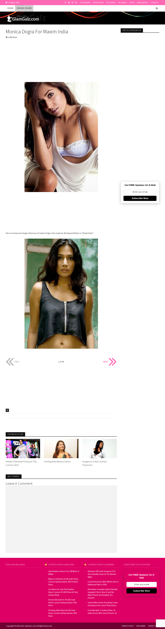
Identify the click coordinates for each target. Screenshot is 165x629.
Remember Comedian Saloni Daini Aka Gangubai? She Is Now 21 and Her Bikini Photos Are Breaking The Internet (103, 593)
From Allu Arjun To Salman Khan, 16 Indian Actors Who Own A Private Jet (102, 611)
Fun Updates (122, 2)
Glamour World (98, 2)
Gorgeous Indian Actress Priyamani (94, 463)
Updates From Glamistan (61, 564)
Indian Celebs (24, 8)
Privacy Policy (128, 626)
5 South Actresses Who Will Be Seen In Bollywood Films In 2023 (103, 583)
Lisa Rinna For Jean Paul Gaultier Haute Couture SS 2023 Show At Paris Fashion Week (63, 592)
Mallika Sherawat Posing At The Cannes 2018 (21, 463)
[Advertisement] (61, 60)
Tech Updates (110, 2)
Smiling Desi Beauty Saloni (57, 461)
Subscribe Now (140, 198)
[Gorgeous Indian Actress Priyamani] (99, 448)
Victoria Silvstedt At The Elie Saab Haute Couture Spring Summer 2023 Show (62, 602)
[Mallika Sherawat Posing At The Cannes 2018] (23, 448)
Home (10, 8)
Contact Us (154, 2)
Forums (131, 2)
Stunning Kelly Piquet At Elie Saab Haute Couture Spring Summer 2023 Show (62, 613)
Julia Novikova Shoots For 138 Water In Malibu (63, 572)
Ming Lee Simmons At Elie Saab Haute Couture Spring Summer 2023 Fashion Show (63, 582)
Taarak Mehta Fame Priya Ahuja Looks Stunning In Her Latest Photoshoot (103, 604)
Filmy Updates (85, 2)
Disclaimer (141, 626)
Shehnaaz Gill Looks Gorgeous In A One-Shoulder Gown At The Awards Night (102, 574)
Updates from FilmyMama (101, 564)
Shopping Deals (142, 2)
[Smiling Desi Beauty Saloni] (61, 448)
